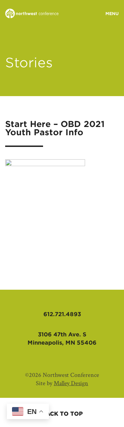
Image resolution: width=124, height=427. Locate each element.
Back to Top (62, 414)
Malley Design (71, 383)
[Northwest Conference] (32, 14)
